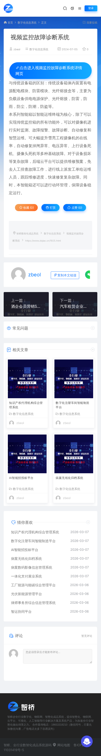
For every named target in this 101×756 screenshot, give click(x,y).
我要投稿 (91, 22)
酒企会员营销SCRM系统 (26, 306)
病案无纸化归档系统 (69, 478)
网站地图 (63, 745)
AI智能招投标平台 (21, 478)
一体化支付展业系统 (26, 576)
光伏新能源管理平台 (26, 594)
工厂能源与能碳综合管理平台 (33, 585)
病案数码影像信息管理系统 (31, 567)
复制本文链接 (66, 275)
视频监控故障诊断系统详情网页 (48, 70)
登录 (91, 8)
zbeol (16, 49)
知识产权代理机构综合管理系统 (26, 405)
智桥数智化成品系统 (27, 233)
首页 (10, 22)
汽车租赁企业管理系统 (75, 306)
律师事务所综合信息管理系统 (33, 603)
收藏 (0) (28, 207)
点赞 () (76, 207)
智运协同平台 (21, 611)
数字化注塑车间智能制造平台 (72, 405)
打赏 (52, 207)
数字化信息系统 (27, 22)
